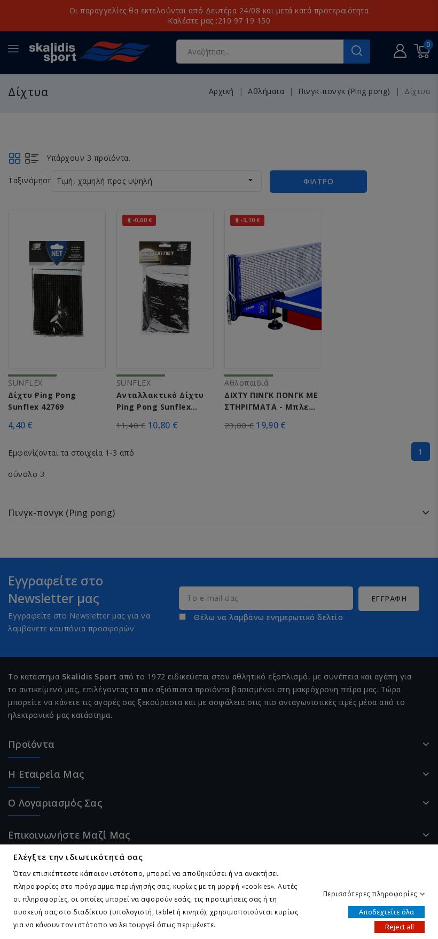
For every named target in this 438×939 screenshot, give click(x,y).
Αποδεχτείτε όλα (386, 911)
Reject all (399, 926)
